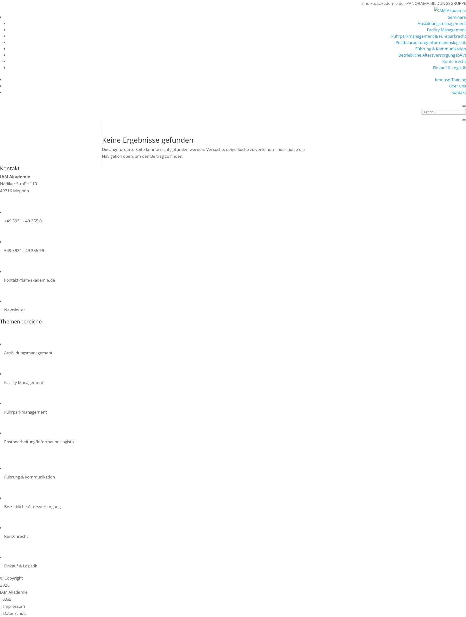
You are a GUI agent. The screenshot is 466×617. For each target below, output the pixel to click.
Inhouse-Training (450, 79)
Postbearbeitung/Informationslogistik (431, 42)
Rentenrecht (454, 61)
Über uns (457, 86)
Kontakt (458, 92)
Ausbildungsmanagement (442, 23)
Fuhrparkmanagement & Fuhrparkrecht (428, 36)
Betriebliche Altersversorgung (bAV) (432, 55)
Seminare (457, 17)
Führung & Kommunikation (440, 49)
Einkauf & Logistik (449, 67)
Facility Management (446, 30)
